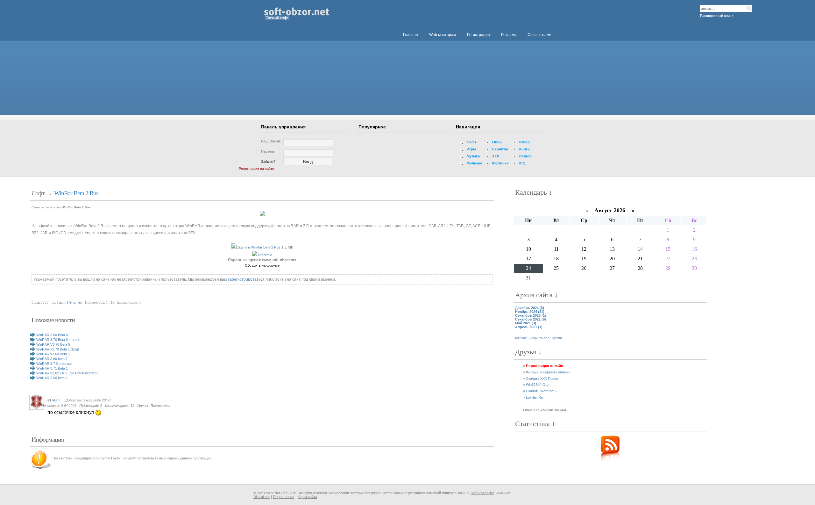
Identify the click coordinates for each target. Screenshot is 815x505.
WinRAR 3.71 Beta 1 (52, 368)
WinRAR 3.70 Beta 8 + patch (58, 340)
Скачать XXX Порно (542, 378)
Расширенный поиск (716, 16)
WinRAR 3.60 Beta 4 (52, 335)
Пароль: (268, 151)
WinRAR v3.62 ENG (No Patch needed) (67, 373)
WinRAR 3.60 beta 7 (51, 359)
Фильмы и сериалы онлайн (548, 372)
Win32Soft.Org (537, 384)
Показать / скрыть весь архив (538, 338)
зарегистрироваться (246, 279)
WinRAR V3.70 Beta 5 (53, 344)
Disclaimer (261, 497)
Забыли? (268, 161)
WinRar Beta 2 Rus (76, 193)
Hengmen (74, 302)
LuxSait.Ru (534, 397)
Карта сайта (307, 497)
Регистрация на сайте (256, 168)
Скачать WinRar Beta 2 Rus (258, 247)
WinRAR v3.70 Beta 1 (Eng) (57, 349)
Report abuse (283, 497)
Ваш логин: (271, 141)
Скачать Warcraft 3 (541, 391)
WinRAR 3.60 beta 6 (51, 378)
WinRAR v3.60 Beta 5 (53, 354)
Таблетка (264, 255)
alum (56, 400)
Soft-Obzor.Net (482, 493)
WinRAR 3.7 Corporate (54, 363)
